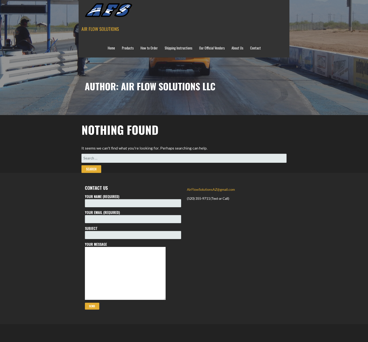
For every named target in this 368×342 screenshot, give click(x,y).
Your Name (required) (102, 196)
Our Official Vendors (212, 47)
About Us (237, 47)
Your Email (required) (102, 212)
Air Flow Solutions (100, 28)
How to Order (149, 47)
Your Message (96, 244)
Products (128, 47)
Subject (91, 228)
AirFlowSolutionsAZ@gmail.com (211, 189)
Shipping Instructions (178, 47)
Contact (255, 47)
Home (111, 47)
